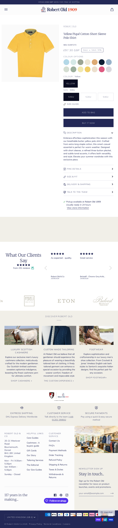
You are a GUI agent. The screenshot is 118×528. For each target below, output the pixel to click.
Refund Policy (55, 459)
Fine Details (74, 169)
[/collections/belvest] (92, 300)
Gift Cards (32, 450)
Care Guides (32, 437)
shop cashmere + (21, 380)
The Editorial (33, 465)
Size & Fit (72, 176)
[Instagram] (66, 495)
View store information (78, 207)
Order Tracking (56, 455)
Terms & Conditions (52, 524)
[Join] (109, 493)
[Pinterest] (61, 495)
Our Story (31, 455)
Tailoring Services (35, 460)
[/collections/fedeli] (19, 300)
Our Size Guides (34, 469)
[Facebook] (55, 495)
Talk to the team (77, 192)
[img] (23, 264)
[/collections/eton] (55, 300)
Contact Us (54, 440)
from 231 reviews (21, 268)
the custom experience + (59, 380)
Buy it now (88, 123)
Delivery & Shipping (79, 184)
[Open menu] (9, 9)
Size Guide (73, 104)
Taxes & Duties (56, 469)
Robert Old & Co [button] (12, 434)
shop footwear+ (96, 377)
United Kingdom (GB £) (20, 517)
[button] (46, 268)
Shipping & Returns (58, 464)
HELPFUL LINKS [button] (35, 433)
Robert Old (70, 26)
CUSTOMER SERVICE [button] (55, 434)
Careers (66, 524)
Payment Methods (58, 450)
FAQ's (52, 445)
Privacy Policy (35, 524)
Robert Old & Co (14, 524)
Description (74, 132)
